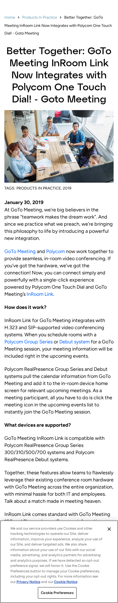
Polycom (55, 251)
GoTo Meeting (20, 251)
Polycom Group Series (28, 342)
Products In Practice (39, 17)
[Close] (109, 529)
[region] (59, 561)
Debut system (74, 342)
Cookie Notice (65, 582)
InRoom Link (40, 294)
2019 (67, 188)
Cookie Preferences (57, 593)
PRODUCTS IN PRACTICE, (39, 188)
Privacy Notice (28, 582)
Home (9, 17)
